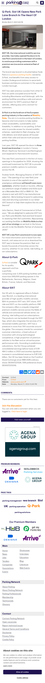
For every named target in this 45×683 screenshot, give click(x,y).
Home (5, 551)
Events (5, 572)
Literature (24, 565)
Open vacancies (9, 622)
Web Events (25, 568)
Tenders (5, 561)
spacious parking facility (21, 75)
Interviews (24, 554)
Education (24, 557)
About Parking (8, 587)
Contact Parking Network (13, 618)
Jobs (4, 558)
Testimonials (7, 601)
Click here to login (19, 411)
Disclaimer (7, 633)
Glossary (6, 604)
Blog (22, 561)
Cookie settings (22, 678)
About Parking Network (12, 590)
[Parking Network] (12, 2)
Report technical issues (12, 626)
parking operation (17, 507)
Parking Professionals (11, 594)
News (4, 554)
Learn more (7, 666)
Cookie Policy (8, 640)
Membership (7, 597)
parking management (12, 501)
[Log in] (42, 3)
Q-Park (5, 263)
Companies (7, 565)
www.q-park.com (17, 382)
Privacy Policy (8, 636)
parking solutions (22, 512)
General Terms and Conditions (15, 629)
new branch (29, 501)
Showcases (25, 550)
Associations (8, 568)
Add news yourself (22, 420)
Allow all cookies (22, 672)
